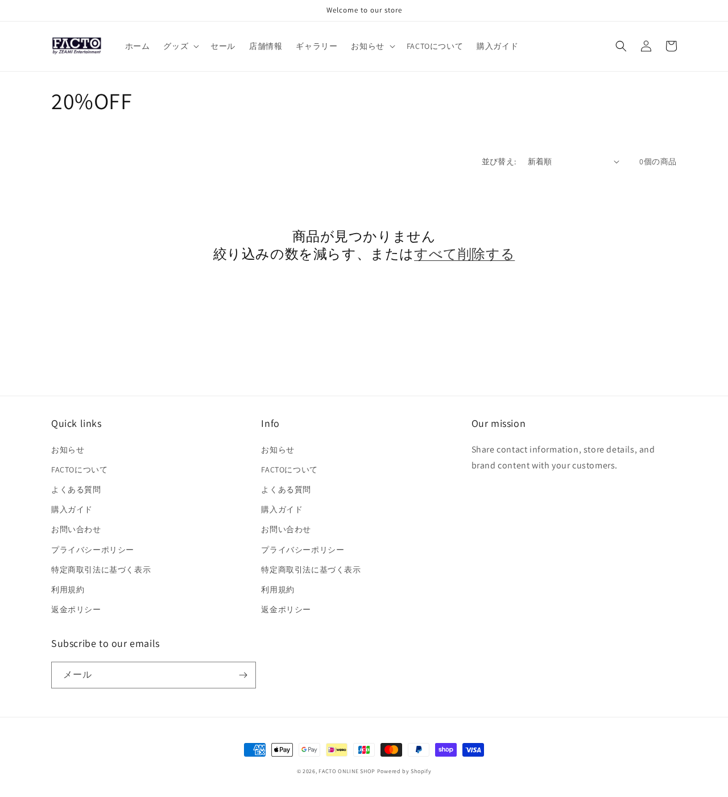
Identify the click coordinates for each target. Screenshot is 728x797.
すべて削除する (464, 254)
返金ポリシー (76, 609)
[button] (180, 46)
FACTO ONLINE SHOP (346, 771)
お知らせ (67, 450)
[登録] (242, 675)
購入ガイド (72, 509)
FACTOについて (79, 469)
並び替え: (499, 161)
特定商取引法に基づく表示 (101, 569)
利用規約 (67, 589)
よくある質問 (76, 489)
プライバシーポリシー (92, 550)
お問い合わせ (76, 529)
